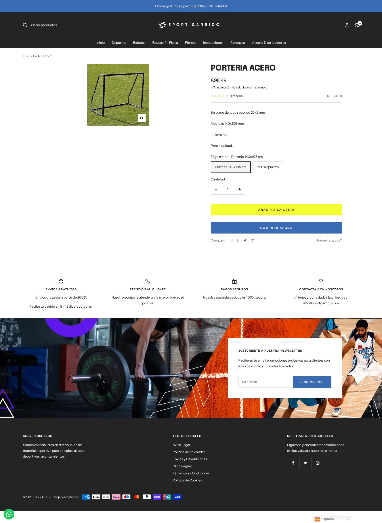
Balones (139, 42)
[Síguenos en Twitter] (305, 463)
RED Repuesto (268, 167)
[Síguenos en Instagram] (317, 463)
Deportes (119, 42)
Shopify (58, 497)
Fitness (190, 42)
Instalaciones (213, 42)
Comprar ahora (276, 228)
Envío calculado (238, 87)
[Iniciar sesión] (347, 25)
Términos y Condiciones (191, 473)
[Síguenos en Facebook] (293, 463)
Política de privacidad (189, 452)
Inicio (100, 42)
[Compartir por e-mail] (252, 240)
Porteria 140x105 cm (230, 167)
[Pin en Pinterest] (238, 240)
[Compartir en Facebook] (232, 240)
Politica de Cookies (187, 480)
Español (327, 519)
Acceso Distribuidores (269, 42)
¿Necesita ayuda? (328, 240)
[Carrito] (356, 25)
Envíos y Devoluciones (190, 459)
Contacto (237, 42)
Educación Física (165, 42)
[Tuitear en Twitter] (245, 240)
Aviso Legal (181, 445)
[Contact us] (9, 514)
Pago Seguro (182, 466)
